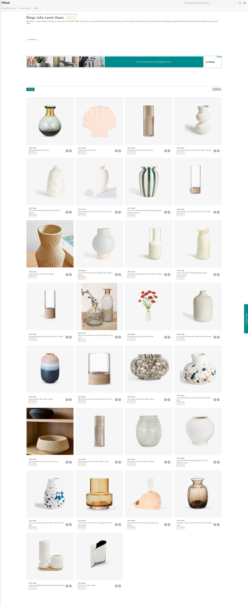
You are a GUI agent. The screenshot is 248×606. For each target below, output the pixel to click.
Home (28, 14)
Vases (47, 14)
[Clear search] (235, 3)
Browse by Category (9, 8)
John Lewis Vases (56, 14)
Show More (33, 39)
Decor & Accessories (38, 14)
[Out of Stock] (32, 154)
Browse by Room (25, 8)
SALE (36, 8)
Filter (30, 89)
